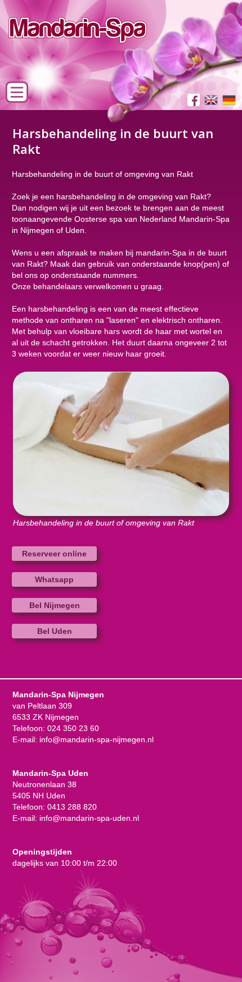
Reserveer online (54, 553)
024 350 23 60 (73, 728)
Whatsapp (54, 579)
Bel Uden (54, 631)
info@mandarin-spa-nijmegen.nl (96, 739)
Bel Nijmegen (54, 605)
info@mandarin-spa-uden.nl (89, 818)
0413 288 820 (72, 806)
